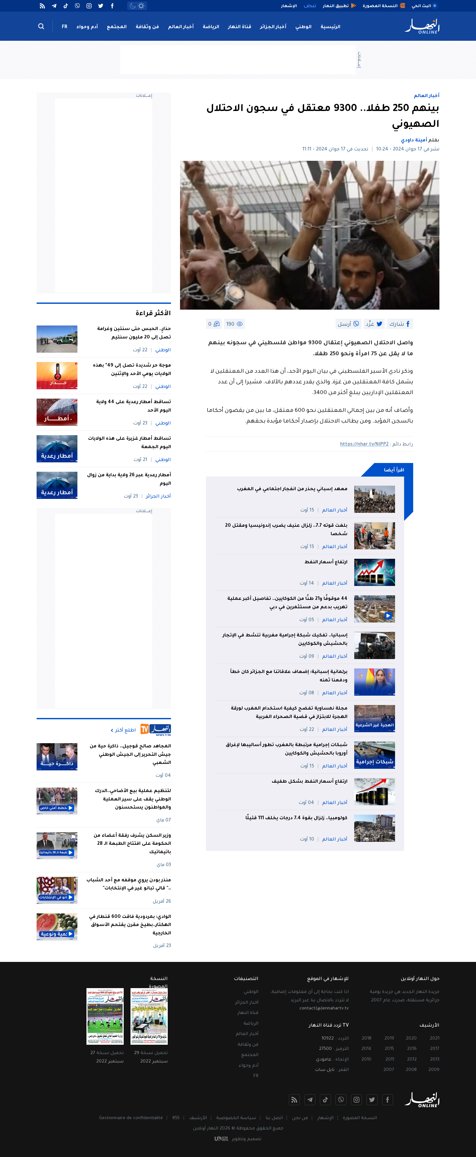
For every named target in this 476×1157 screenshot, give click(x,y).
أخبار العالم (181, 27)
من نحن (300, 1118)
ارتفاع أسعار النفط (325, 562)
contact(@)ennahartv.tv (324, 1008)
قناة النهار (239, 27)
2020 (411, 1038)
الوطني (303, 27)
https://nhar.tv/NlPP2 (364, 444)
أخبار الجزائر (273, 27)
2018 (366, 1038)
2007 (388, 1070)
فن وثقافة (147, 27)
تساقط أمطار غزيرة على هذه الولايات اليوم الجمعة (129, 443)
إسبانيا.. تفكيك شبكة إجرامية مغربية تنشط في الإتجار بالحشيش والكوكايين (285, 640)
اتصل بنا (274, 1118)
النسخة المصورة (360, 1118)
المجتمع (117, 27)
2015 (389, 1049)
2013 (434, 1059)
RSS (176, 1118)
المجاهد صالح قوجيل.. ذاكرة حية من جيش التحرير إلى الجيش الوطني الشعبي (130, 755)
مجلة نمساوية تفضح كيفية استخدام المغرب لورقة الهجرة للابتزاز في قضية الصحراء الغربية (289, 713)
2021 (434, 1038)
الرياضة (211, 27)
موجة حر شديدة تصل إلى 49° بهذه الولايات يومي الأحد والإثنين (132, 370)
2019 (389, 1038)
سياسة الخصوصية (236, 1118)
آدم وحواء (87, 27)
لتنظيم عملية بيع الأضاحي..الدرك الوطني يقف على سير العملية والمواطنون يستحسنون (133, 799)
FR (64, 27)
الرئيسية (330, 27)
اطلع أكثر (125, 730)
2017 (434, 1049)
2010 (366, 1059)
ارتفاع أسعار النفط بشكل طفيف (309, 782)
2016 (412, 1049)
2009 (433, 1070)
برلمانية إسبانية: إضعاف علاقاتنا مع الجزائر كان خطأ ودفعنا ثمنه (288, 676)
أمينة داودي (414, 140)
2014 (366, 1049)
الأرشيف (198, 1118)
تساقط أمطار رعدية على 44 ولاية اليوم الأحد (133, 406)
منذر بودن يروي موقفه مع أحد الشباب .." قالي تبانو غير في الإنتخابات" (128, 885)
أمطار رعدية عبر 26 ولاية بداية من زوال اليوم (129, 480)
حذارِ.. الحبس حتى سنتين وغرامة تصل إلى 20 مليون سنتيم (134, 333)
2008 (411, 1070)
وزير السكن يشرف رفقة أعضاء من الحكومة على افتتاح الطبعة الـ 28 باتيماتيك (132, 844)
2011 (389, 1059)
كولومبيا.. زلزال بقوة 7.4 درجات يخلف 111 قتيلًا (296, 818)
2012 (412, 1059)
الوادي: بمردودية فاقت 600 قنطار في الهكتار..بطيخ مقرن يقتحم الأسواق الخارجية (130, 925)
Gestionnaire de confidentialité (131, 1118)
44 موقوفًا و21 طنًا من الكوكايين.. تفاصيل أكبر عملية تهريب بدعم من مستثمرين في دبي (287, 603)
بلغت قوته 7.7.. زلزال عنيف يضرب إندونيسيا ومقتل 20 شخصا (286, 530)
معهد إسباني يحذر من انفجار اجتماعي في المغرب (292, 489)
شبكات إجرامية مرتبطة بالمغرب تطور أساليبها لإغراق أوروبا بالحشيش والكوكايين (286, 749)
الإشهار (325, 1118)
